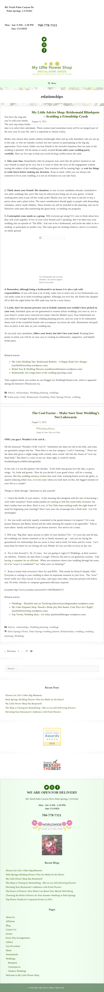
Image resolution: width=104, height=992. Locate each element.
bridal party (13, 397)
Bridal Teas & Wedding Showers (28, 369)
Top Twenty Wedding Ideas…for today (31, 614)
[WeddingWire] (52, 730)
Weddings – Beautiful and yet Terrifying (32, 603)
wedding (76, 397)
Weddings (19, 636)
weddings (54, 392)
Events (9, 934)
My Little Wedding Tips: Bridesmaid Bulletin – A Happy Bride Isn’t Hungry (49, 361)
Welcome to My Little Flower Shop (22, 975)
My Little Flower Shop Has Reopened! (23, 703)
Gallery (9, 942)
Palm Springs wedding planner (44, 631)
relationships (22, 392)
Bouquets (12, 962)
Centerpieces (14, 967)
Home (9, 950)
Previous (10, 651)
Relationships (67, 631)
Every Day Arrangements (18, 938)
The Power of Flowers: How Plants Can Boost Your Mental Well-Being (39, 891)
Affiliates (10, 921)
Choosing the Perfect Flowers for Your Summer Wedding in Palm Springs (41, 895)
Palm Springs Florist (61, 397)
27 (27, 651)
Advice (11, 392)
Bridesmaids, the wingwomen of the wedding (34, 372)
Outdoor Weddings (17, 971)
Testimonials (12, 954)
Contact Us (11, 929)
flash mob (82, 509)
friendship (44, 397)
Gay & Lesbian (13, 946)
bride (22, 397)
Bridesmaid (32, 397)
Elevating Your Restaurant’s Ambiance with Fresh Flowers (33, 712)
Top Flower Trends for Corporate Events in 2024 (29, 899)
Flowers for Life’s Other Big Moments (23, 695)
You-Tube (53, 505)
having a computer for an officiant (21, 560)
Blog (8, 925)
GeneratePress (70, 988)
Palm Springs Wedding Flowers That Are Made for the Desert (34, 699)
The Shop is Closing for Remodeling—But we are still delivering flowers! (40, 708)
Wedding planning (39, 392)
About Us (10, 917)
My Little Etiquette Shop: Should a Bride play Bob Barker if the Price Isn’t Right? (52, 607)
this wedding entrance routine (32, 476)
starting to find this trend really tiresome (71, 501)
